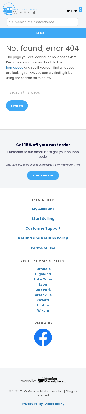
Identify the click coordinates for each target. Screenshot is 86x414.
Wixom (43, 310)
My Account (43, 208)
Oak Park (43, 289)
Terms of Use (43, 248)
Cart (76, 10)
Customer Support (43, 228)
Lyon (43, 284)
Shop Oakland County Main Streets (20, 9)
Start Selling (43, 218)
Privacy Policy (32, 404)
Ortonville (43, 295)
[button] (40, 33)
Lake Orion (43, 279)
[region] (43, 158)
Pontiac (43, 305)
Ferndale (43, 269)
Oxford (43, 300)
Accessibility (54, 404)
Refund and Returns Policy (43, 238)
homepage (14, 67)
